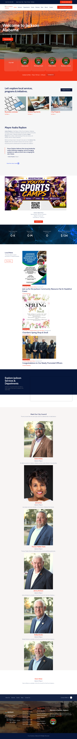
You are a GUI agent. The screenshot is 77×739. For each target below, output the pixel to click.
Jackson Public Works (27, 719)
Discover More (7, 39)
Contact (51, 7)
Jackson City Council (27, 711)
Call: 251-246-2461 (9, 2)
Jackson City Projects (42, 715)
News (42, 7)
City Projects (55, 112)
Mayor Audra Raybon (27, 724)
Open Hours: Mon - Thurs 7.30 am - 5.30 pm (25, 2)
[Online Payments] (38, 103)
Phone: (11, 722)
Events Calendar (41, 711)
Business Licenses (11, 112)
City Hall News (40, 330)
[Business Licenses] (15, 103)
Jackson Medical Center (40, 718)
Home (15, 7)
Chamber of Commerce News (30, 287)
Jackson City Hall (26, 714)
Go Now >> (7, 114)
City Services (41, 708)
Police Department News (29, 361)
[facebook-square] (71, 698)
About (46, 7)
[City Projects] (61, 103)
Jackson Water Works (27, 722)
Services (20, 7)
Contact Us (27, 697)
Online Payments (34, 112)
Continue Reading (26, 293)
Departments (26, 7)
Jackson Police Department (26, 717)
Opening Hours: (9, 719)
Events (32, 7)
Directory (37, 7)
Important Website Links (41, 724)
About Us (8, 697)
